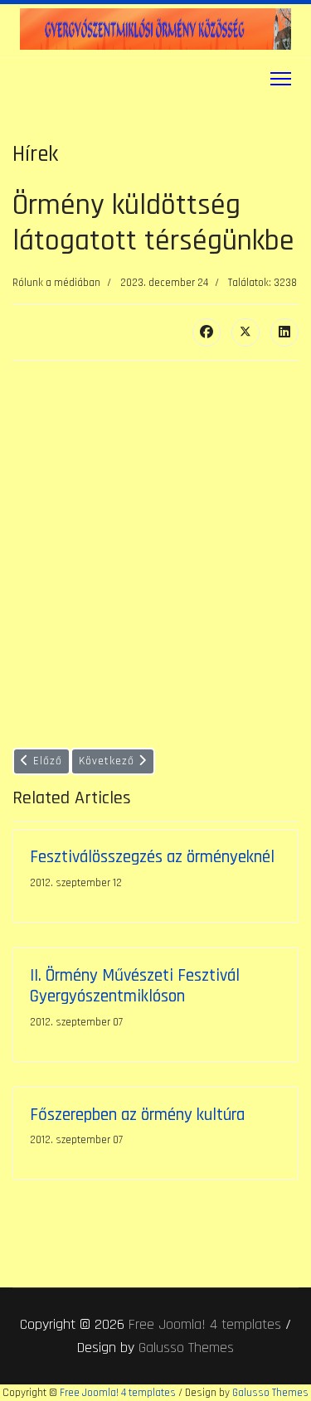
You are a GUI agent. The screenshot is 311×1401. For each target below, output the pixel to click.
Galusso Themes (186, 1347)
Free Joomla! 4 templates (205, 1324)
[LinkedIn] (284, 332)
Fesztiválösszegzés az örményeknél (152, 857)
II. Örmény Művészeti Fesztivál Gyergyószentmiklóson (135, 986)
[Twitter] (245, 332)
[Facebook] (206, 332)
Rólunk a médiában (56, 282)
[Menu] (280, 78)
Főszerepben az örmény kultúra (137, 1114)
